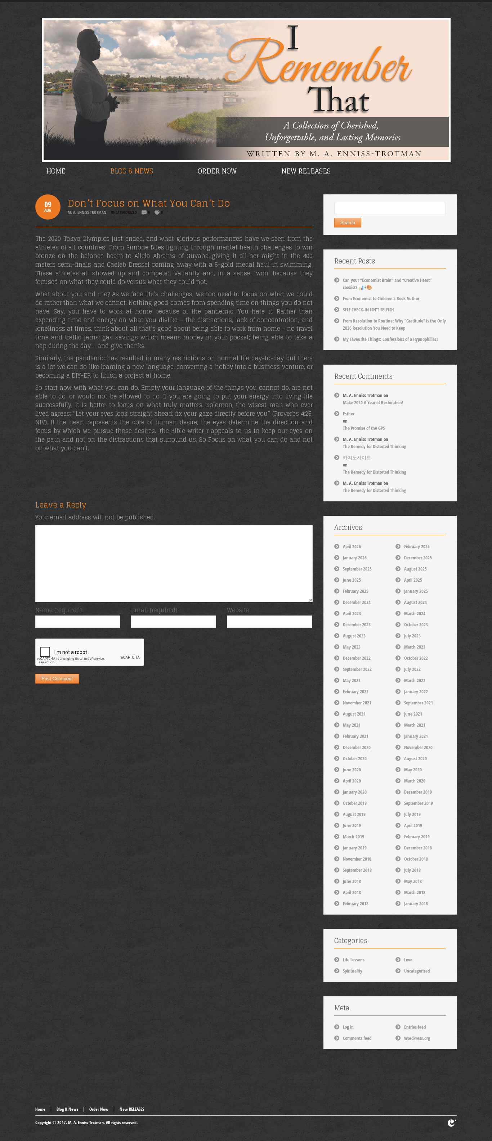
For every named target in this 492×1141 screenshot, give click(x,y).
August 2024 (415, 602)
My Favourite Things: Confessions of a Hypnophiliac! (390, 339)
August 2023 (354, 635)
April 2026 (352, 546)
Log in (348, 1027)
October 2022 (416, 658)
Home (40, 1109)
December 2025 (418, 557)
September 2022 (357, 669)
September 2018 (357, 870)
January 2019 (355, 847)
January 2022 (416, 691)
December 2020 (357, 747)
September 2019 (418, 803)
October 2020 (355, 758)
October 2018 (416, 859)
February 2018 (355, 903)
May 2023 (352, 647)
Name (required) (58, 610)
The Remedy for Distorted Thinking (374, 446)
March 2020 (414, 780)
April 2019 (413, 825)
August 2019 (354, 814)
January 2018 (416, 903)
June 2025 (352, 580)
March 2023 (414, 647)
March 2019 (353, 836)
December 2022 (357, 658)
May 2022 (352, 680)
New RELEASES (132, 1109)
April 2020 (352, 780)
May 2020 (413, 769)
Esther (348, 413)
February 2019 (417, 836)
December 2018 (418, 847)
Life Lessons (353, 959)
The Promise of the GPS (364, 428)
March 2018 (414, 892)
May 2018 (413, 881)
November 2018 (357, 859)
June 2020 (352, 769)
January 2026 (355, 557)
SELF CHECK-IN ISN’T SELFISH (368, 309)
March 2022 (414, 680)
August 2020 (415, 758)
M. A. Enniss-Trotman (86, 1122)
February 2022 (355, 691)
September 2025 (357, 568)
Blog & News (67, 1109)
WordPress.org (417, 1038)
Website (238, 610)
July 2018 (412, 870)
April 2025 (413, 580)
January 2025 (416, 591)
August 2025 (415, 568)
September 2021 (418, 702)
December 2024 (357, 602)
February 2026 (417, 546)
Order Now (98, 1109)
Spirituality (352, 971)
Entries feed (415, 1027)
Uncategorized (124, 212)
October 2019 (355, 803)
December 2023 (357, 624)
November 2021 (357, 702)
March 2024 (414, 613)
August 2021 (354, 714)
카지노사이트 (357, 457)
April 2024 (352, 613)
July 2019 (412, 814)
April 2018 (352, 892)
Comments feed (357, 1038)
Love (408, 959)
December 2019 (418, 792)
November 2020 (418, 747)
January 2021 (416, 736)
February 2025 (355, 591)
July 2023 (412, 635)
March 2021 (414, 725)
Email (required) (154, 610)
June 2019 (352, 825)
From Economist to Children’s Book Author (381, 298)
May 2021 (352, 725)
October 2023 (416, 624)
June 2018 (352, 881)
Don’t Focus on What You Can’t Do (149, 203)
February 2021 (355, 736)
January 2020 (355, 792)
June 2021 (413, 714)
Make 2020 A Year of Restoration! (373, 402)
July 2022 (412, 669)
